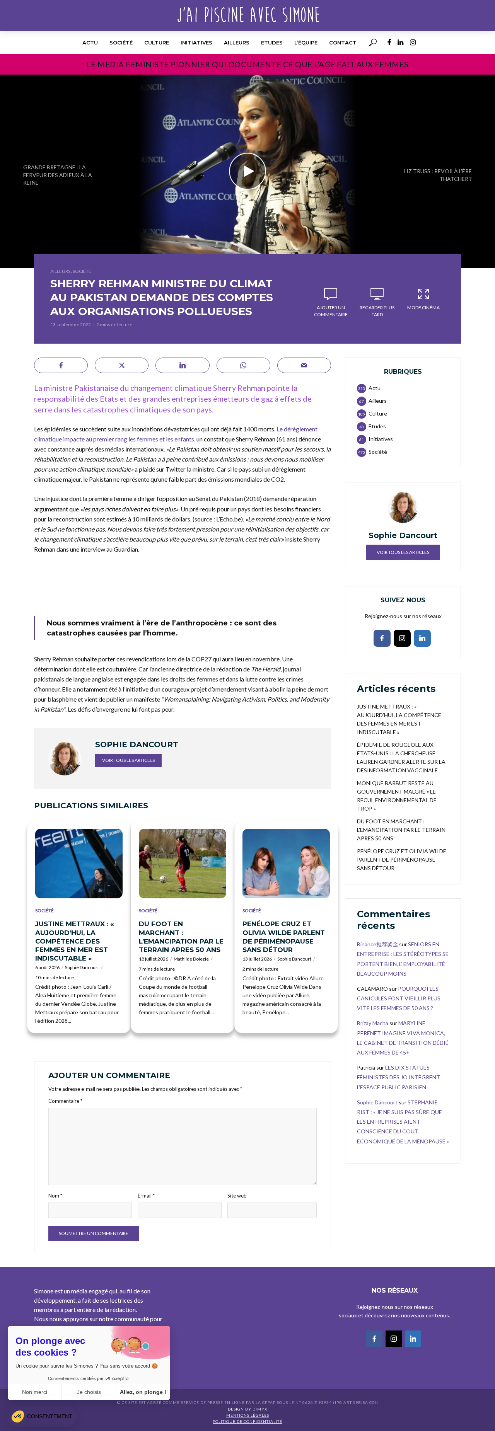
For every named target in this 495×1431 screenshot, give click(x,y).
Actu (90, 42)
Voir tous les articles (128, 760)
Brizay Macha (372, 1023)
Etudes (272, 42)
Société (121, 42)
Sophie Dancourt (82, 967)
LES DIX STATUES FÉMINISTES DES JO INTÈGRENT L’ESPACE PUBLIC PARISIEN (398, 1077)
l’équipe (305, 42)
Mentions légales (247, 1415)
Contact (343, 42)
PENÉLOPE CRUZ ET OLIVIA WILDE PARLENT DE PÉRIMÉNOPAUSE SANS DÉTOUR (283, 936)
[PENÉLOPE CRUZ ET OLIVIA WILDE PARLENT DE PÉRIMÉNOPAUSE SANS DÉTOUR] (286, 863)
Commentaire (65, 1101)
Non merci (34, 1392)
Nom (55, 1195)
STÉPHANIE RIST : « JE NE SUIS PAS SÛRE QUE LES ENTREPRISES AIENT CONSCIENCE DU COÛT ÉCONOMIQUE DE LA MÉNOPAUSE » (403, 1122)
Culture (156, 42)
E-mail (146, 1195)
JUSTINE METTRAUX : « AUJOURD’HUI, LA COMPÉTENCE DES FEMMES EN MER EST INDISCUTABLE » (74, 941)
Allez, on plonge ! (143, 1392)
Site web (237, 1195)
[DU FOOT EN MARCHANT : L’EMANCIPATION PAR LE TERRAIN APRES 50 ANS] (182, 863)
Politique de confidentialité (247, 1421)
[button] (42, 1416)
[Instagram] (402, 638)
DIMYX (260, 1409)
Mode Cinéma (423, 307)
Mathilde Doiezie (191, 959)
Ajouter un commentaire (331, 311)
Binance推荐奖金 (377, 944)
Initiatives (196, 42)
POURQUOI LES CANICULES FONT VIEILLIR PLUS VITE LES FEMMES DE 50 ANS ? (398, 998)
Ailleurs (236, 42)
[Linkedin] (422, 638)
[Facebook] (382, 638)
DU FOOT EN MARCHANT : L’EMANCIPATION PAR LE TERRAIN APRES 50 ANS (181, 936)
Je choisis (89, 1392)
